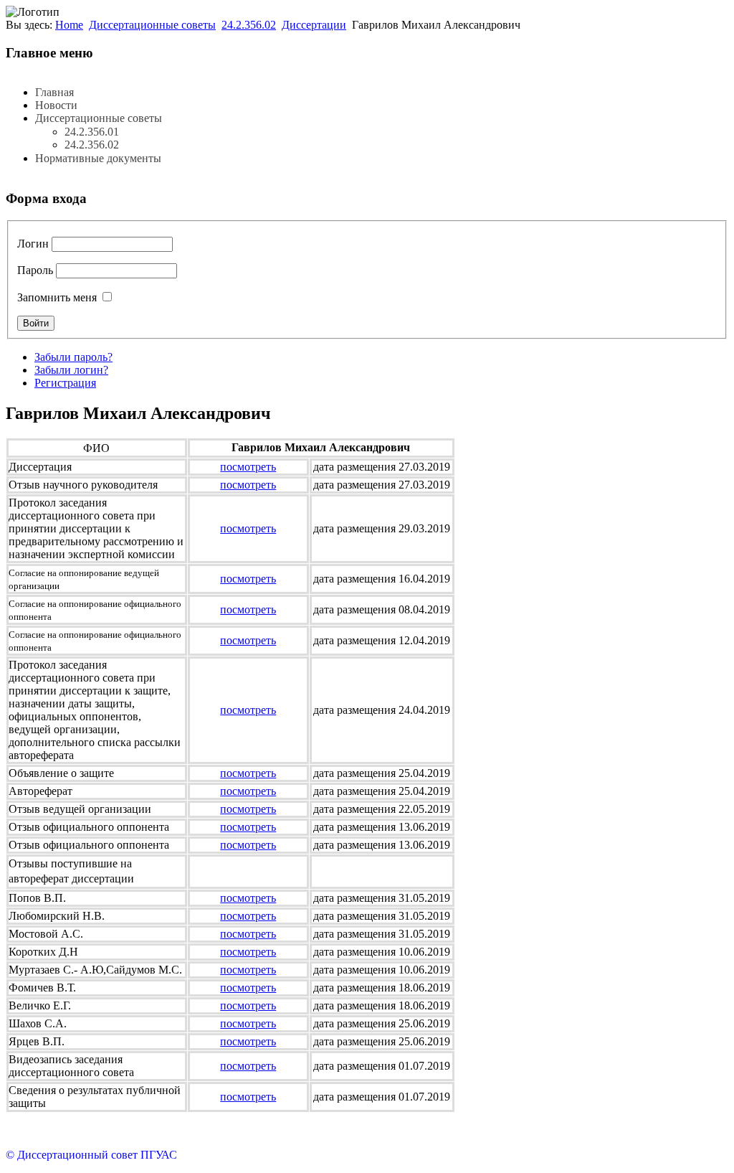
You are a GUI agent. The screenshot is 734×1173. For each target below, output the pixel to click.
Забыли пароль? (73, 357)
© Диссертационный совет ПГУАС (91, 1155)
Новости (56, 105)
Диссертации (314, 25)
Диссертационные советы (152, 25)
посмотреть (248, 467)
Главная (54, 92)
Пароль (35, 270)
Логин (33, 243)
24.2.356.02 (248, 25)
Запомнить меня (57, 297)
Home (69, 25)
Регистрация (65, 383)
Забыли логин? (71, 370)
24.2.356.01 (92, 132)
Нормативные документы (98, 158)
